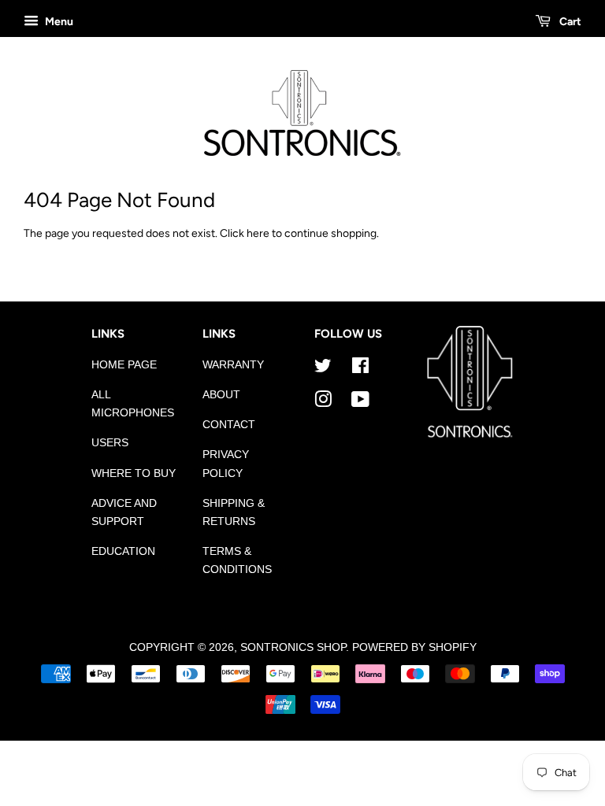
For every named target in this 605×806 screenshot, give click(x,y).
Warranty (233, 365)
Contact (228, 425)
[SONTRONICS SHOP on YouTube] (360, 403)
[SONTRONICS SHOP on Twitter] (323, 369)
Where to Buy (133, 473)
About (221, 395)
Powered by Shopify (414, 647)
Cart (569, 21)
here (258, 233)
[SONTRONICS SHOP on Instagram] (323, 403)
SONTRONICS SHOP (293, 647)
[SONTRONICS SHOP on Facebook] (360, 369)
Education (123, 551)
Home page (124, 365)
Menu (58, 21)
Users (109, 443)
